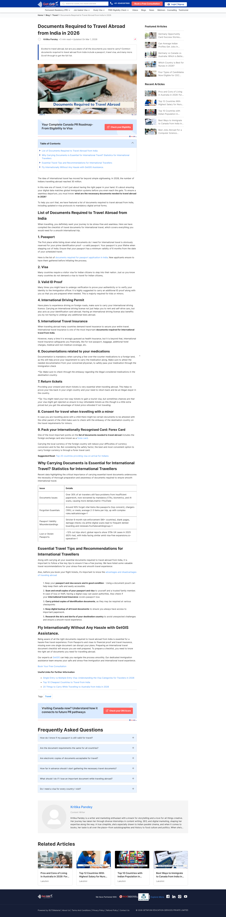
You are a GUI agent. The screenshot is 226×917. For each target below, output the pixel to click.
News (151, 10)
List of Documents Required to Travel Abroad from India (70, 150)
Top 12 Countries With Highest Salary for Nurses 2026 (171, 103)
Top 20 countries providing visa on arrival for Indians (82, 456)
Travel (48, 696)
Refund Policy (112, 910)
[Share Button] (135, 39)
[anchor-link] (45, 896)
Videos (135, 10)
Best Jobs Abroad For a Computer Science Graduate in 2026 (170, 132)
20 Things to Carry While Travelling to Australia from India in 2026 (76, 686)
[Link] (150, 93)
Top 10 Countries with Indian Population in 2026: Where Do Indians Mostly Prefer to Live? (170, 112)
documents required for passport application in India (81, 257)
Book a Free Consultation (147, 3)
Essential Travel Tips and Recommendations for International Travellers (77, 162)
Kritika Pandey (50, 39)
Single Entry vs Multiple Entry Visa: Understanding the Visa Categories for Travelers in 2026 (88, 677)
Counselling (172, 10)
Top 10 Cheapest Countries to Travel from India (66, 682)
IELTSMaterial (54, 910)
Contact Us (124, 910)
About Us (66, 910)
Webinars (161, 10)
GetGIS (56, 657)
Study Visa (97, 10)
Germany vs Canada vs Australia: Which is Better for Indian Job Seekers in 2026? (170, 55)
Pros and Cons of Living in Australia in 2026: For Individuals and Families (170, 93)
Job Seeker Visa (80, 10)
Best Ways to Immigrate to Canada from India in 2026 (170, 122)
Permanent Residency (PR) (56, 10)
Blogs (143, 10)
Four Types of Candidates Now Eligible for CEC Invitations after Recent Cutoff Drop (171, 74)
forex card (82, 438)
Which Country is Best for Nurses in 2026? (171, 64)
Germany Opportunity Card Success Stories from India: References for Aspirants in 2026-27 (170, 36)
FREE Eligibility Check (117, 10)
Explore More (157, 897)
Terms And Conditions (81, 910)
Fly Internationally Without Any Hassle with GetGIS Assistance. (73, 167)
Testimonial (183, 10)
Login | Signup (177, 4)
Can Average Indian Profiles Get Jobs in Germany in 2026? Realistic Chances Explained (168, 45)
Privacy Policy (98, 910)
